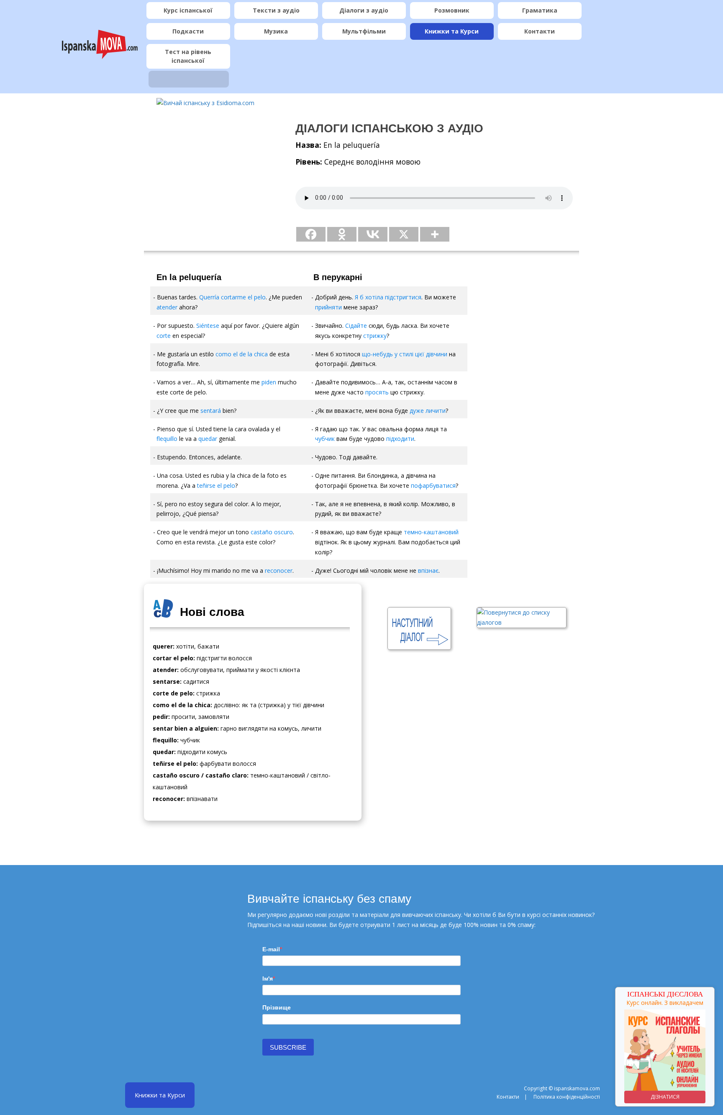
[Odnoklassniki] (341, 234)
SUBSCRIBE (288, 1047)
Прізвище (276, 1007)
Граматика (539, 10)
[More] (434, 234)
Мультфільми (364, 31)
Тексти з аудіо (276, 10)
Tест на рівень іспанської (188, 56)
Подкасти (188, 31)
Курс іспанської (188, 10)
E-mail (271, 949)
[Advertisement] (213, 172)
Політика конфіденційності (566, 1096)
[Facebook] (311, 234)
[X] (403, 234)
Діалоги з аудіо (363, 10)
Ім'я (267, 978)
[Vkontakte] (372, 234)
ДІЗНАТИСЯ (665, 1096)
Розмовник (451, 10)
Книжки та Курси (452, 31)
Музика (276, 31)
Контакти (539, 31)
